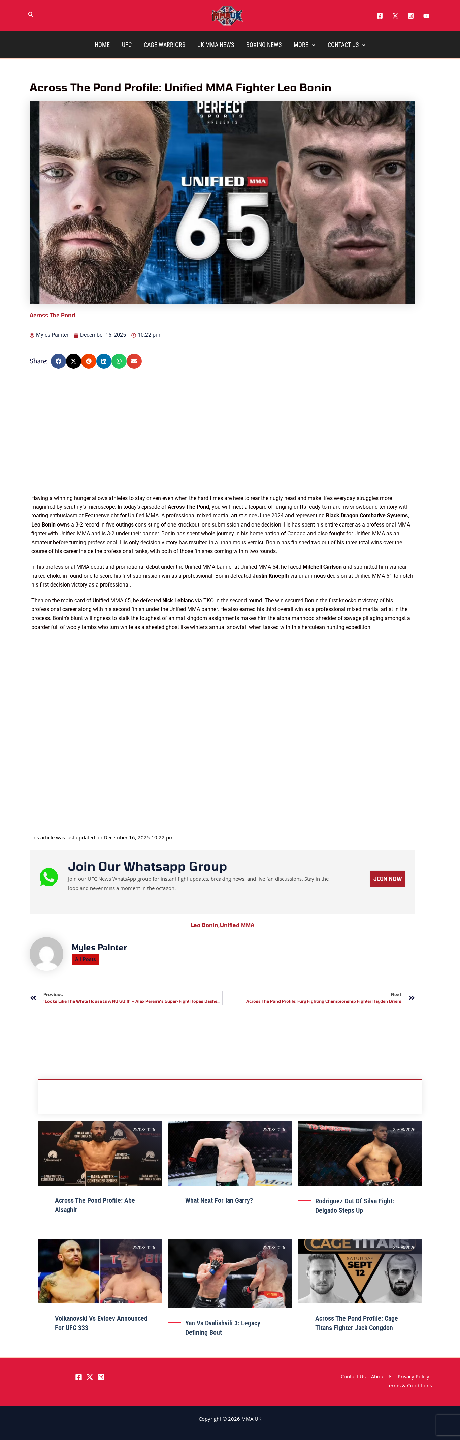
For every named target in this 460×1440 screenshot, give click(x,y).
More (301, 44)
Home (102, 44)
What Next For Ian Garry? (219, 1200)
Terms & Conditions (409, 1386)
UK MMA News (215, 44)
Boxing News (264, 44)
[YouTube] (426, 16)
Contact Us (343, 44)
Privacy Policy (413, 1377)
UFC (127, 44)
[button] (31, 15)
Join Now (387, 878)
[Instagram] (411, 16)
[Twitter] (395, 16)
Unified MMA (237, 925)
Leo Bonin (205, 925)
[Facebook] (380, 16)
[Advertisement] (223, 446)
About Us (381, 1377)
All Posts (85, 959)
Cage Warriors (164, 44)
